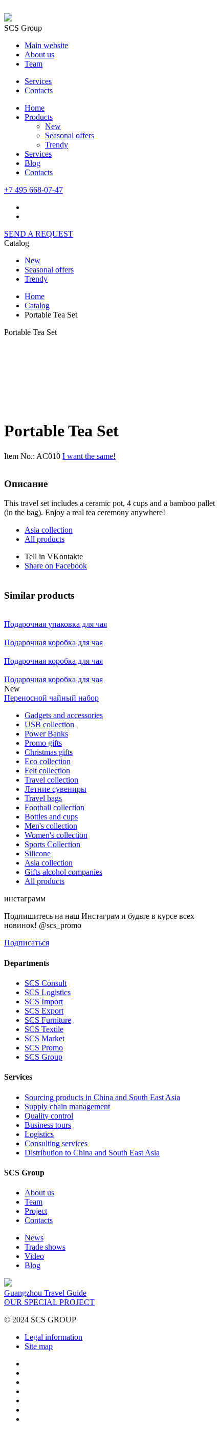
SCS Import (44, 1001)
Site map (39, 1346)
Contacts (39, 90)
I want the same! (89, 456)
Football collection (54, 807)
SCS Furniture (48, 1020)
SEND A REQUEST (38, 233)
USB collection (49, 724)
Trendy (56, 144)
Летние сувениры (55, 789)
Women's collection (56, 835)
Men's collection (51, 826)
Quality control (49, 1115)
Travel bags (43, 798)
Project (36, 1211)
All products (44, 539)
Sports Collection (52, 844)
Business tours (48, 1125)
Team (33, 63)
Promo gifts (43, 743)
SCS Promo (44, 1047)
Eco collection (48, 761)
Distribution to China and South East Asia (92, 1152)
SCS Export (44, 1010)
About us (39, 54)
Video (34, 1256)
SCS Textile (44, 1029)
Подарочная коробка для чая (53, 642)
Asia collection (49, 529)
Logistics (39, 1134)
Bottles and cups (51, 816)
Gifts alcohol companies (63, 872)
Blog (32, 163)
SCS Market (44, 1038)
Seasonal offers (69, 135)
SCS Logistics (48, 992)
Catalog (37, 305)
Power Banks (46, 733)
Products (39, 117)
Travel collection (51, 779)
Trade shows (45, 1247)
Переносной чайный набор (51, 697)
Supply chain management (67, 1106)
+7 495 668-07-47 (33, 189)
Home (35, 107)
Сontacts (39, 172)
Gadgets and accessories (64, 715)
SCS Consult (46, 983)
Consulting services (56, 1143)
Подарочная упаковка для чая (55, 624)
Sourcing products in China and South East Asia (102, 1097)
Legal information (53, 1337)
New (53, 126)
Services (38, 81)
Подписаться (26, 942)
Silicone (38, 853)
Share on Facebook (56, 565)
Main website (46, 45)
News (34, 1237)
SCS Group (43, 1056)
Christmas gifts (49, 752)
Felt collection (47, 770)
